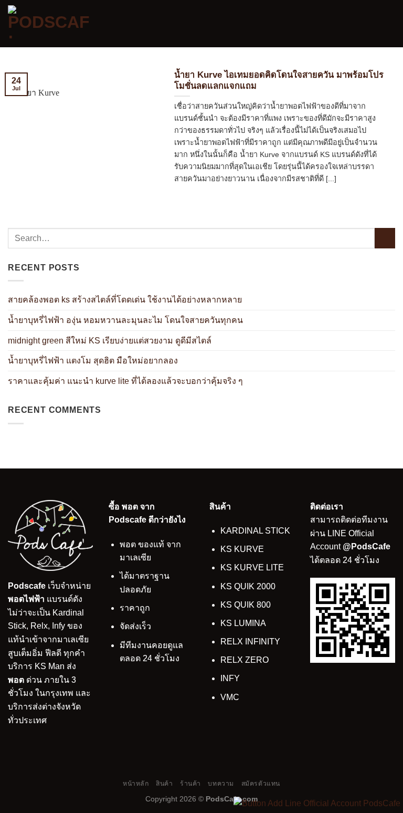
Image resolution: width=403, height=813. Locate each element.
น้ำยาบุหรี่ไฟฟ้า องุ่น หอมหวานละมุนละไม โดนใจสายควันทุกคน (125, 320)
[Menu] (389, 23)
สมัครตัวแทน (261, 783)
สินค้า (164, 783)
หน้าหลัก (136, 783)
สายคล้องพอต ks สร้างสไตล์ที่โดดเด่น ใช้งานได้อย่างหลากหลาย (125, 299)
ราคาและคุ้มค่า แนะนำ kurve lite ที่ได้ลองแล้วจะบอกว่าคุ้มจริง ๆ (125, 381)
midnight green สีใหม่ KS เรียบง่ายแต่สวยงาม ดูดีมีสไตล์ (109, 340)
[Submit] (385, 238)
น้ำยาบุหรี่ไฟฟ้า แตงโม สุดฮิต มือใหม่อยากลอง (93, 360)
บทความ (221, 783)
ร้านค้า (190, 783)
